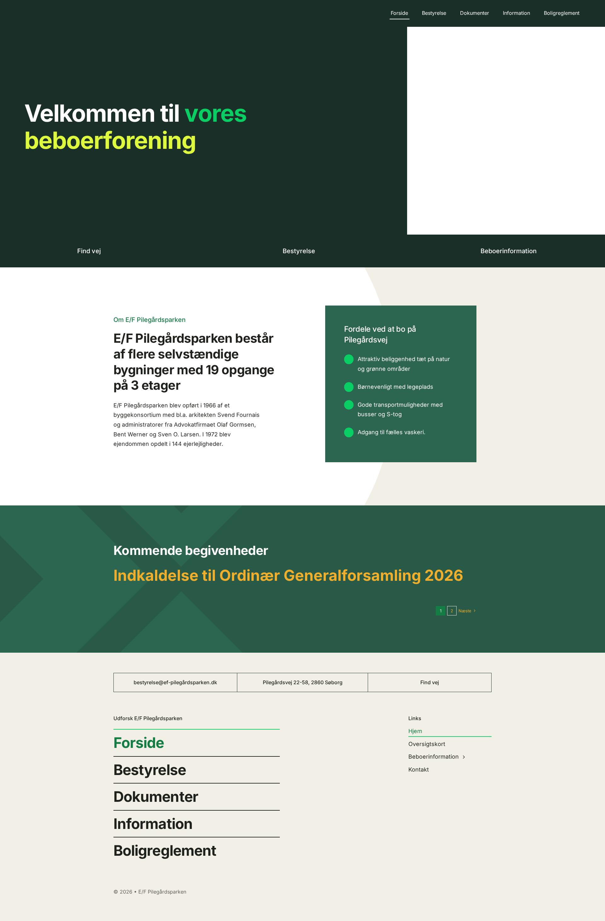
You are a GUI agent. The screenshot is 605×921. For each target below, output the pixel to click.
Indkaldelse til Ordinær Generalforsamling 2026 (288, 575)
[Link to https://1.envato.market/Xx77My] (110, 252)
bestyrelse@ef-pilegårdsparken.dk (175, 682)
